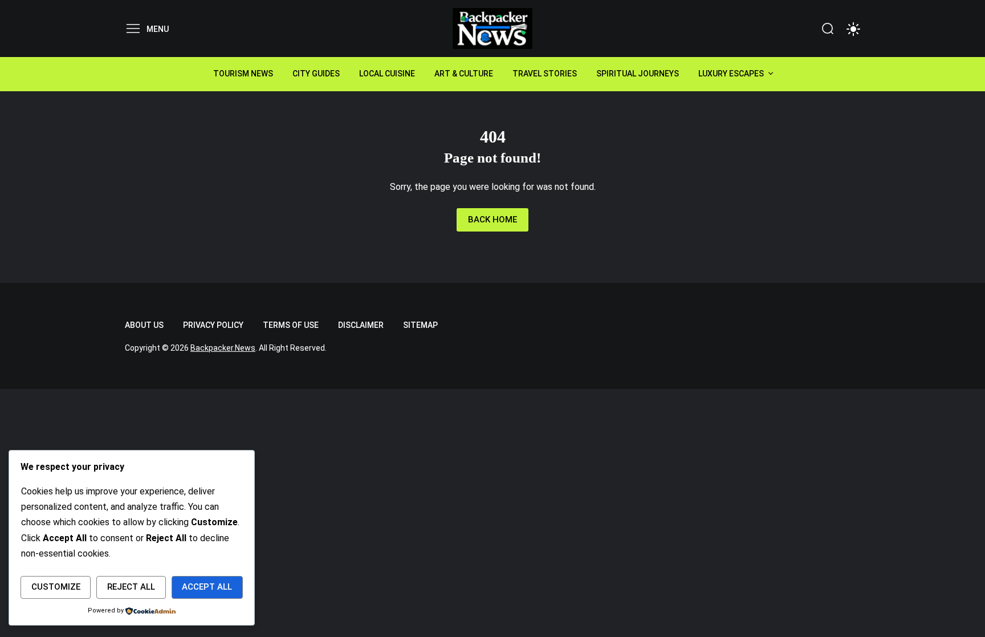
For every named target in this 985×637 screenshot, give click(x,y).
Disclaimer (361, 325)
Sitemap (420, 325)
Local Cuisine (387, 73)
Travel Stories (544, 73)
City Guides (316, 73)
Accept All (207, 587)
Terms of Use (291, 325)
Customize (55, 587)
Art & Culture (463, 73)
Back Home (492, 219)
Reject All (131, 587)
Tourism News (243, 73)
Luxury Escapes (731, 73)
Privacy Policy (213, 325)
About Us (144, 325)
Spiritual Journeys (637, 73)
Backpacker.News (222, 347)
